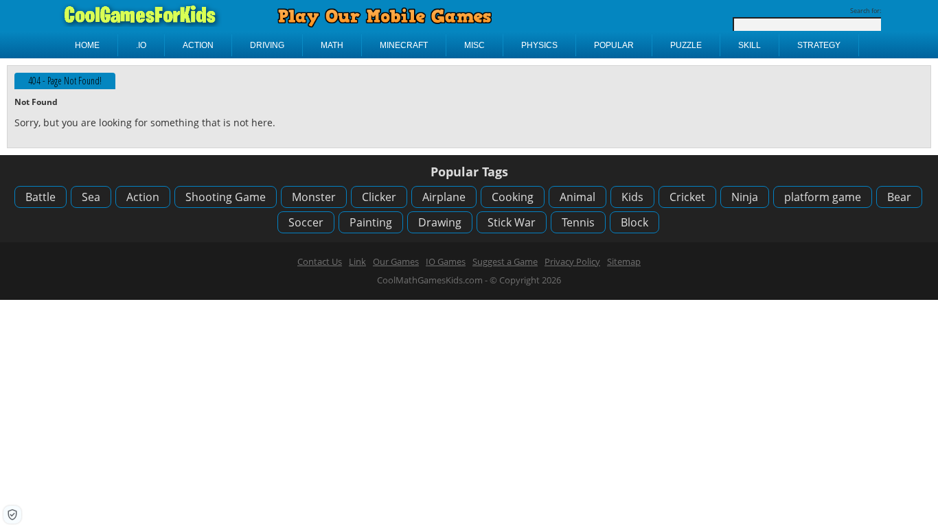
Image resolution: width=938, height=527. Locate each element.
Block (634, 222)
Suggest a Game (505, 261)
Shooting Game (225, 196)
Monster (314, 196)
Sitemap (624, 261)
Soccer (305, 222)
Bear (899, 196)
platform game (822, 196)
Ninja (744, 196)
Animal (577, 196)
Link (357, 261)
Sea (91, 196)
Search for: (865, 10)
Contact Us (319, 261)
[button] (12, 515)
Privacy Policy (572, 261)
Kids (632, 196)
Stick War (512, 222)
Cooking (513, 196)
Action (142, 196)
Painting (371, 222)
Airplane (444, 196)
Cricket (687, 196)
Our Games (396, 261)
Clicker (379, 196)
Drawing (439, 222)
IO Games (446, 261)
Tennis (578, 222)
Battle (40, 196)
